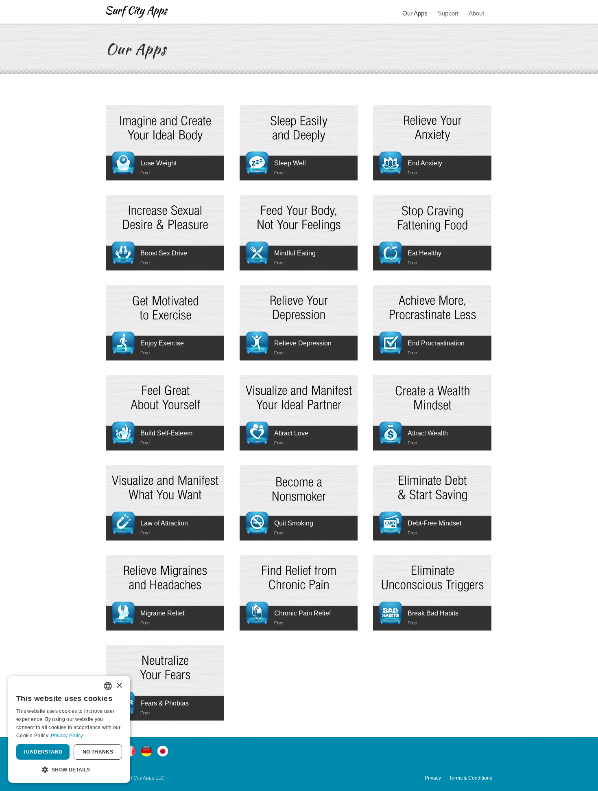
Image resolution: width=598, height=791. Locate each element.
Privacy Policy (67, 735)
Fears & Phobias (164, 703)
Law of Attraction (164, 523)
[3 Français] (130, 750)
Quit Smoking (293, 523)
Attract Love (291, 433)
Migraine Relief (162, 613)
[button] (69, 770)
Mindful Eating (295, 253)
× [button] (119, 686)
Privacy (433, 778)
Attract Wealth (428, 433)
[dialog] (69, 729)
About (476, 13)
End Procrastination (436, 343)
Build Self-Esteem (166, 433)
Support (448, 13)
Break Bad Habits (433, 613)
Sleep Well (290, 163)
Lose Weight (158, 163)
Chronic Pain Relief (302, 613)
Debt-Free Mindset (434, 523)
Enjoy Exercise (162, 343)
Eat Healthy (424, 253)
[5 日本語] (163, 750)
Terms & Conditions (470, 778)
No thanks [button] (98, 752)
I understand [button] (43, 752)
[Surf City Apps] (137, 12)
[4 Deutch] (146, 750)
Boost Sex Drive (163, 253)
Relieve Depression (303, 343)
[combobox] (108, 686)
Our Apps (415, 13)
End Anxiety (425, 163)
